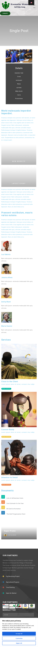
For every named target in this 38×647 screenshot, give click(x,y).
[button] (8, 56)
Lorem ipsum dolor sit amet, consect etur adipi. (18, 384)
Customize (19, 638)
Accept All (19, 634)
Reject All (19, 643)
